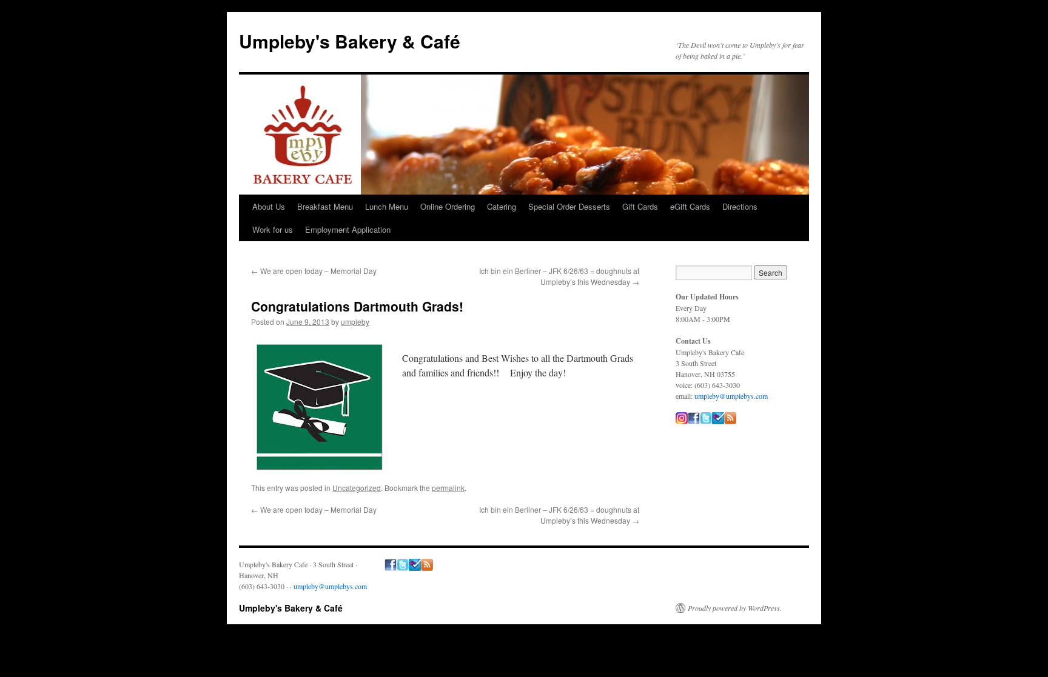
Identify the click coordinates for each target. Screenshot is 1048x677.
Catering (501, 206)
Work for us (272, 229)
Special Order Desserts (569, 206)
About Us (268, 206)
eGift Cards (690, 206)
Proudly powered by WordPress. (735, 608)
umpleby (355, 321)
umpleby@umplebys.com (731, 396)
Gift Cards (640, 206)
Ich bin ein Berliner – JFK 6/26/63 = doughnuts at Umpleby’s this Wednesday (559, 276)
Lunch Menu (386, 206)
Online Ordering (447, 206)
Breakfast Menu (325, 206)
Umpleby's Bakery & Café (349, 41)
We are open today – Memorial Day (314, 270)
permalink (448, 487)
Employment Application (348, 229)
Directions (739, 206)
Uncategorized (356, 487)
